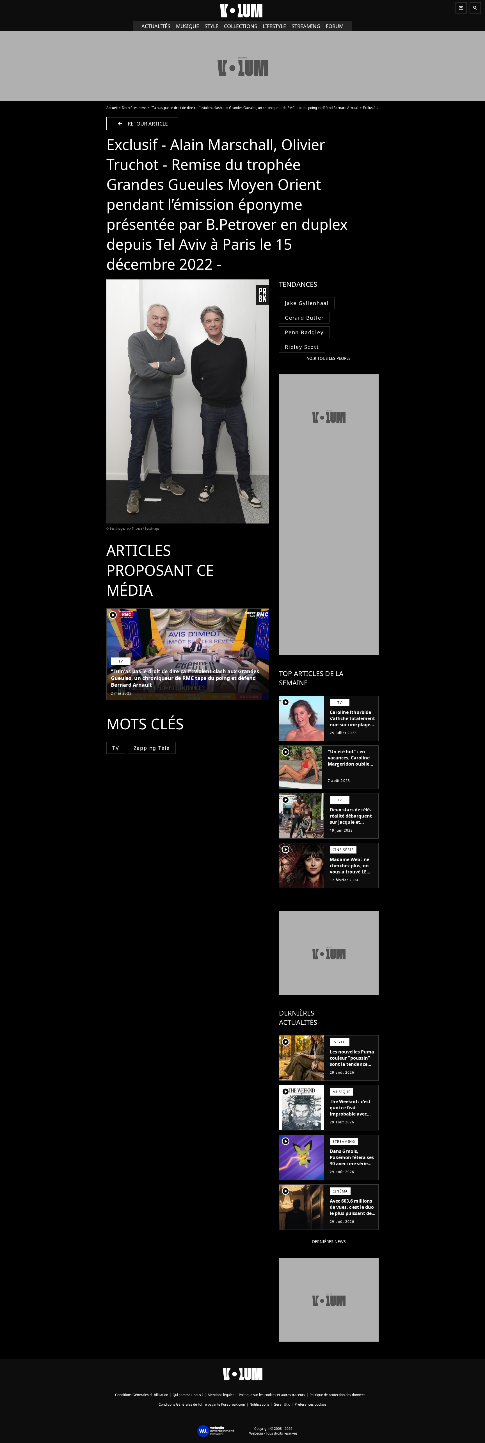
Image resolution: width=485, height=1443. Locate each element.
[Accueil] (242, 10)
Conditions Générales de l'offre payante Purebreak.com (202, 1404)
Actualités (155, 26)
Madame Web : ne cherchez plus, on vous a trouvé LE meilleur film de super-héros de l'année (349, 874)
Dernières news (134, 107)
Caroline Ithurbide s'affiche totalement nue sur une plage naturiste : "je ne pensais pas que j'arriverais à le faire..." (352, 730)
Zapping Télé (152, 748)
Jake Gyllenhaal (307, 303)
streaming (306, 26)
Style (211, 26)
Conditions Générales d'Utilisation (141, 1394)
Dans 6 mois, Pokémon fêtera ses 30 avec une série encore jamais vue (352, 1160)
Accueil (112, 107)
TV (115, 748)
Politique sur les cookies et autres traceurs (272, 1394)
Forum (335, 26)
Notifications (259, 1404)
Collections (240, 26)
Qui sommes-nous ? (188, 1394)
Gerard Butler (304, 317)
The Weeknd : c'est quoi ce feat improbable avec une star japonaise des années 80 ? (351, 1113)
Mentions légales (221, 1394)
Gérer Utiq (282, 1404)
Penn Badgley (304, 332)
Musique (187, 26)
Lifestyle (274, 26)
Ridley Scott (302, 346)
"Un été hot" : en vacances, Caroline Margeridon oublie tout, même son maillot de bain (349, 763)
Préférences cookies (310, 1404)
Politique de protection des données (337, 1394)
